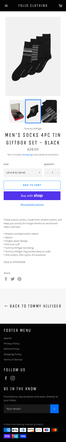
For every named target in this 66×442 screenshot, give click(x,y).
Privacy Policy (12, 343)
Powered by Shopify (34, 424)
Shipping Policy (12, 354)
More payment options (32, 204)
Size (6, 164)
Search (8, 338)
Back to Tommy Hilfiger (34, 306)
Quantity (49, 164)
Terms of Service (13, 359)
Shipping (27, 154)
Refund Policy (11, 348)
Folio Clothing (33, 5)
